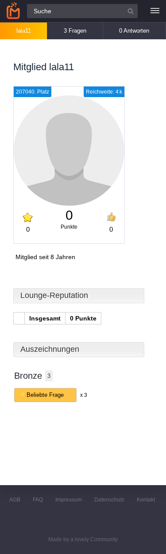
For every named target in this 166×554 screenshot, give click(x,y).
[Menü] (155, 11)
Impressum (68, 500)
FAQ (38, 500)
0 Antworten (134, 30)
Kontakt (146, 500)
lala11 (23, 30)
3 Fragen (75, 30)
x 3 (83, 395)
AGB (14, 500)
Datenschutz (109, 500)
